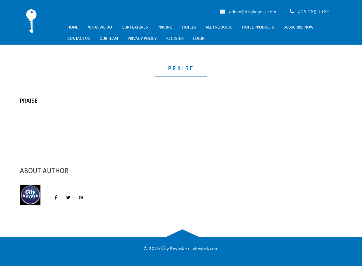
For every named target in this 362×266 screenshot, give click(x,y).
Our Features (135, 27)
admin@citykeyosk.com (252, 12)
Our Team (109, 38)
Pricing (165, 27)
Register (175, 38)
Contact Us (78, 38)
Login (199, 38)
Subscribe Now (299, 27)
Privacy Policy (142, 38)
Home (72, 27)
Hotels (189, 27)
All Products (219, 27)
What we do (100, 27)
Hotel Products (258, 27)
